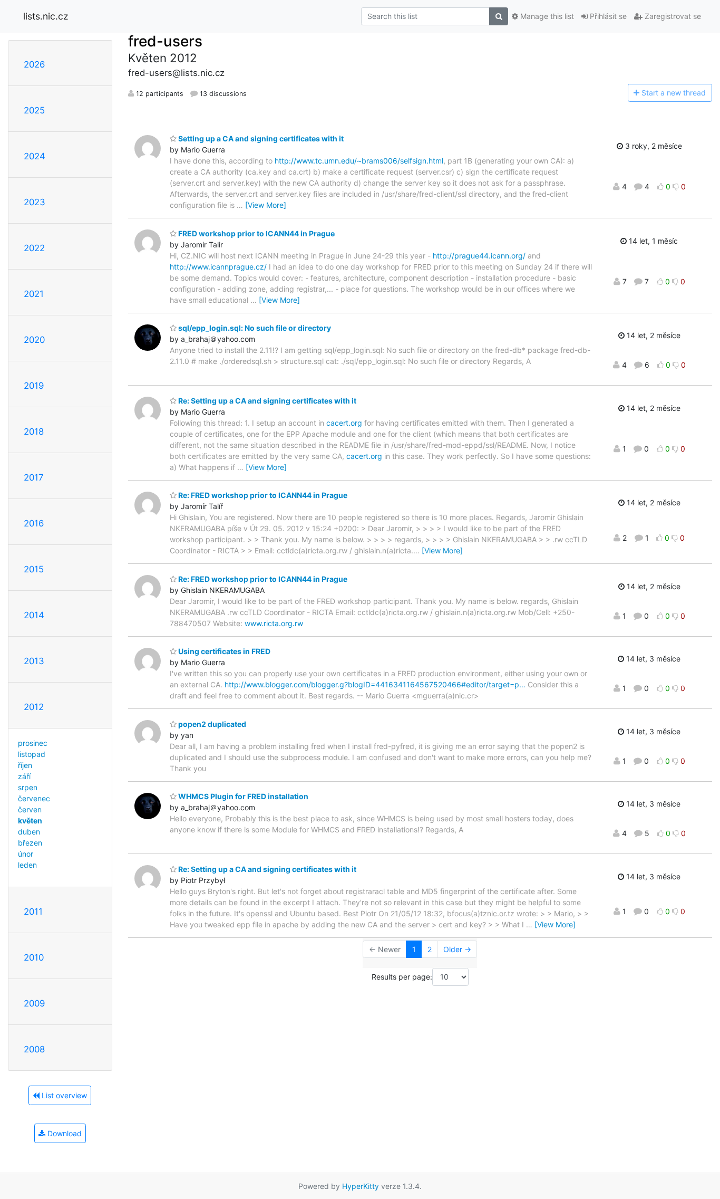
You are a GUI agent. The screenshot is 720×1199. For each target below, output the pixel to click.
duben (29, 831)
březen (30, 842)
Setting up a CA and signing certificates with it (260, 138)
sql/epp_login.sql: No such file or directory (254, 327)
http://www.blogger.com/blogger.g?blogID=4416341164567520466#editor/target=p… (375, 684)
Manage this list (546, 16)
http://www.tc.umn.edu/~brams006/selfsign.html (359, 160)
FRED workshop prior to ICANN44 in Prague (256, 233)
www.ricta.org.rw (274, 623)
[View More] (265, 204)
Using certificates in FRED (223, 651)
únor (25, 853)
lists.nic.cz (45, 16)
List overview (63, 1095)
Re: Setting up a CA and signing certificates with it (266, 400)
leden (27, 864)
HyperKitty (360, 1186)
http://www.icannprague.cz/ (218, 266)
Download (63, 1133)
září (24, 776)
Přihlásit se (607, 16)
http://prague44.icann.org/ (479, 255)
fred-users (165, 41)
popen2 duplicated (211, 724)
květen (30, 820)
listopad (31, 754)
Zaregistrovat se (672, 16)
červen (30, 809)
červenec (34, 798)
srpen (27, 787)
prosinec (32, 742)
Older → (457, 949)
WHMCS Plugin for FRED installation (242, 796)
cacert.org (344, 422)
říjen (25, 765)
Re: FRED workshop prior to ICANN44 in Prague (262, 495)
